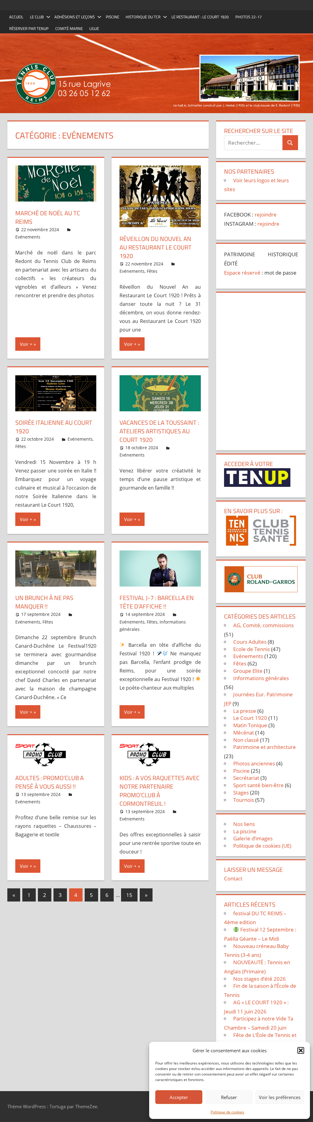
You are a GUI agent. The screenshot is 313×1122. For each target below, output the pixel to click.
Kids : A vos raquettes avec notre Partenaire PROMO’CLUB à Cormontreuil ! (160, 790)
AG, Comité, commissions (263, 625)
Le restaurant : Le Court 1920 (200, 17)
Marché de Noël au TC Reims (47, 217)
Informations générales (261, 678)
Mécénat (243, 732)
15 (129, 894)
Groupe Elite (248, 670)
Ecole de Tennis (251, 649)
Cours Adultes (250, 641)
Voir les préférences (279, 1097)
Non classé (246, 739)
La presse (244, 710)
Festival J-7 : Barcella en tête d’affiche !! (157, 602)
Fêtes (152, 271)
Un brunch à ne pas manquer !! (44, 602)
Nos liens (244, 824)
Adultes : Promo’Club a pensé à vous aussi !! (49, 782)
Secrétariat (246, 777)
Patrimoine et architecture (264, 746)
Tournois (243, 799)
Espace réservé (242, 272)
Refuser (229, 1097)
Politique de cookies (227, 1112)
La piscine (244, 831)
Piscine (112, 17)
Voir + (26, 344)
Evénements (27, 237)
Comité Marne (69, 28)
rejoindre (266, 214)
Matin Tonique (250, 725)
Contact (233, 878)
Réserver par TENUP (29, 28)
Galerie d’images (253, 838)
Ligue (94, 28)
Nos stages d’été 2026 (259, 978)
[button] (301, 1050)
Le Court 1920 (250, 717)
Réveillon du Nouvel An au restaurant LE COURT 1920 (156, 247)
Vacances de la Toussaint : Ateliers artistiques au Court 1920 (159, 431)
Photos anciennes (254, 763)
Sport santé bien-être (258, 785)
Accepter (179, 1097)
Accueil (16, 17)
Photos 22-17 (248, 17)
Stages (241, 792)
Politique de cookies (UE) (262, 845)
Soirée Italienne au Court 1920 (53, 427)
